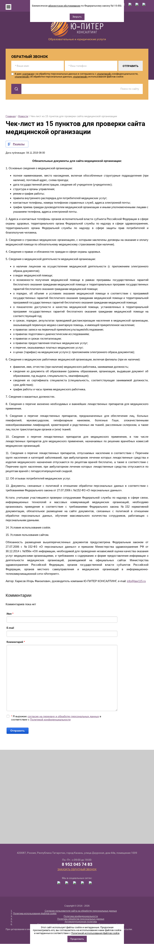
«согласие (28, 73)
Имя (10, 613)
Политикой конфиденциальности (50, 719)
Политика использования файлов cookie (35, 913)
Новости (23, 116)
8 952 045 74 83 (77, 864)
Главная (11, 116)
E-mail (10, 627)
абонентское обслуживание (64, 5)
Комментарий (16, 642)
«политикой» (104, 73)
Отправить (17, 730)
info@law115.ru (136, 581)
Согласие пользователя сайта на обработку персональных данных (81, 911)
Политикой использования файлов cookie (95, 933)
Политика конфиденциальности (81, 916)
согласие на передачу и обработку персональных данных (63, 716)
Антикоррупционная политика (81, 921)
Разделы (19, 144)
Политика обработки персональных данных (80, 919)
